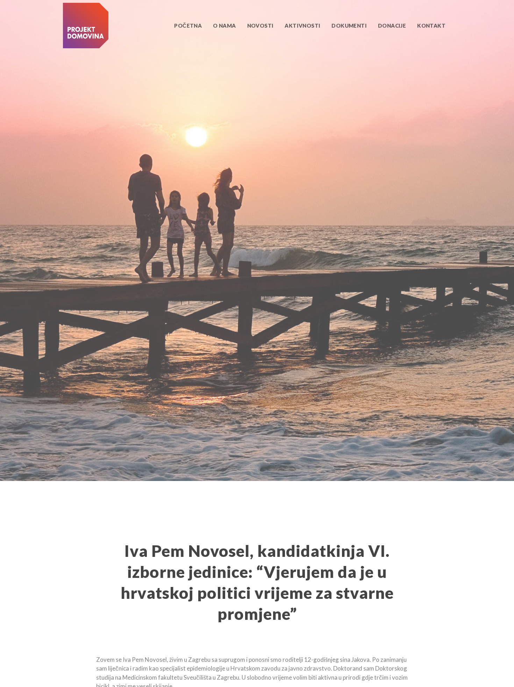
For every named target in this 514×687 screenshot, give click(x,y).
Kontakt (431, 25)
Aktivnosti (302, 25)
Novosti (260, 25)
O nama (224, 25)
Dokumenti (349, 25)
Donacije (392, 25)
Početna (188, 25)
